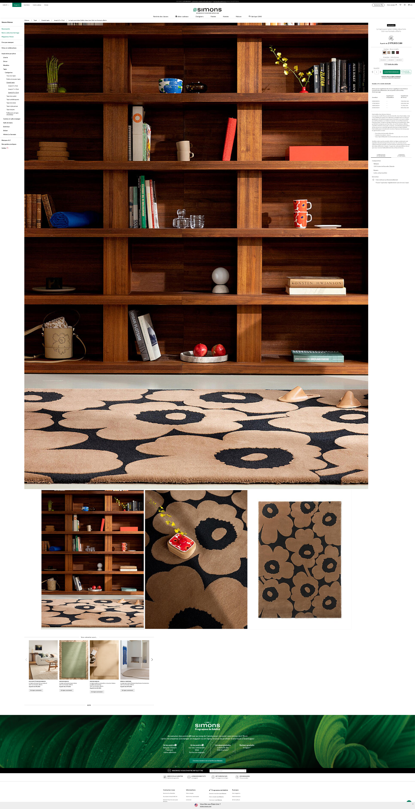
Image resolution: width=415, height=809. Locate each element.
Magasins (17, 5)
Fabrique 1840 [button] (256, 16)
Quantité (376, 68)
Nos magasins (236, 793)
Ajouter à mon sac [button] (391, 72)
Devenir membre (217, 793)
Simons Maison (7, 22)
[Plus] (380, 72)
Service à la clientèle (169, 793)
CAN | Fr (5, 5)
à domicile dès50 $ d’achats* (223, 747)
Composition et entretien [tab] (381, 155)
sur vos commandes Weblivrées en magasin (197, 748)
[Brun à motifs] (384, 52)
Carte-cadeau (37, 5)
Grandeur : (391, 57)
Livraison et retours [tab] (401, 155)
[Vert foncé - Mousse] (393, 52)
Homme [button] (226, 16)
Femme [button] (213, 16)
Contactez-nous (169, 790)
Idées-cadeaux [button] (182, 16)
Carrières (27, 5)
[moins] (372, 72)
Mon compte (391, 5)
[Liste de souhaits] (400, 5)
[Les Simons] (207, 724)
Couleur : (391, 49)
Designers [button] (200, 16)
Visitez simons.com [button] (205, 806)
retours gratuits (219, 1)
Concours (215, 800)
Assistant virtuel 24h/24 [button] (170, 796)
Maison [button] (239, 16)
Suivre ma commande (192, 796)
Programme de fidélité (207, 729)
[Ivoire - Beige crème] (389, 52)
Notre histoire (236, 796)
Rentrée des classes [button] (160, 16)
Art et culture (236, 800)
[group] (44, 667)
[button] (378, 5)
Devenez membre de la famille (207, 761)
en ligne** (247, 746)
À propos (235, 790)
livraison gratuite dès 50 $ (201, 1)
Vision (46, 5)
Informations (191, 790)
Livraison (189, 800)
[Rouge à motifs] (397, 52)
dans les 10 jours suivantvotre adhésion (170, 748)
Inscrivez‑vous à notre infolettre (187, 771)
